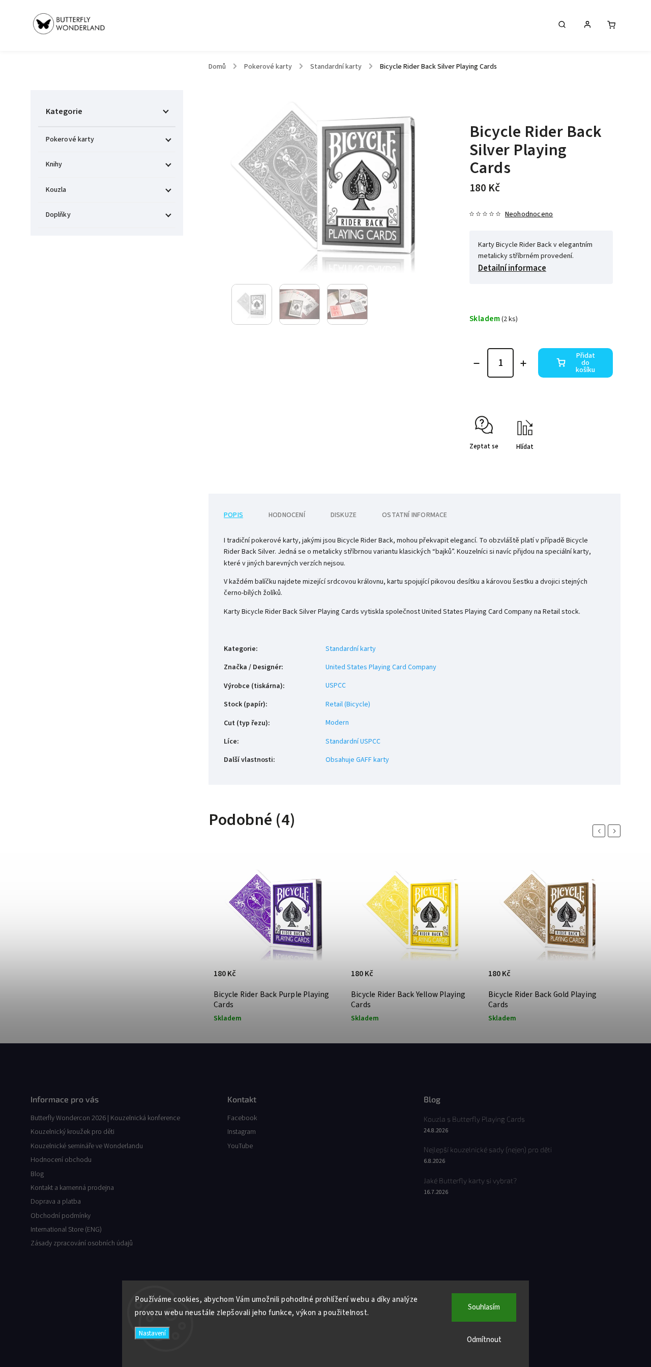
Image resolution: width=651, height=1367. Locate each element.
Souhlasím (484, 1307)
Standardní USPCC (353, 741)
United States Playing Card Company (381, 667)
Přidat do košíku (585, 363)
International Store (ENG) (66, 1229)
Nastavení (152, 1333)
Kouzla (56, 190)
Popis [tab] (233, 515)
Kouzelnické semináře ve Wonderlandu (87, 1146)
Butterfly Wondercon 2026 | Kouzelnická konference (105, 1118)
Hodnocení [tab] (287, 515)
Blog (37, 1174)
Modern (337, 723)
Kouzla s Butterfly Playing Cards (474, 1119)
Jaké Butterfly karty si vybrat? (470, 1180)
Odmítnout (484, 1339)
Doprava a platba (56, 1202)
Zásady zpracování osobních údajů (82, 1243)
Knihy (54, 164)
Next (615, 831)
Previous (600, 831)
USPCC (336, 685)
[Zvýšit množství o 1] (523, 363)
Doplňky (58, 215)
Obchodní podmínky (61, 1216)
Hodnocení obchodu (61, 1160)
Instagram (241, 1132)
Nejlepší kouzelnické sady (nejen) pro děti (488, 1149)
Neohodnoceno (529, 214)
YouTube (240, 1146)
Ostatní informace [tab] (414, 515)
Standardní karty (351, 649)
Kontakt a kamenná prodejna (72, 1188)
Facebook (242, 1118)
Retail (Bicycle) (348, 704)
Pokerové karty (70, 139)
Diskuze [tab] (344, 515)
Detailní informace (512, 268)
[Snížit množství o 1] (476, 363)
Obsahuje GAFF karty (357, 760)
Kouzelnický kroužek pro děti (72, 1132)
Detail (322, 979)
